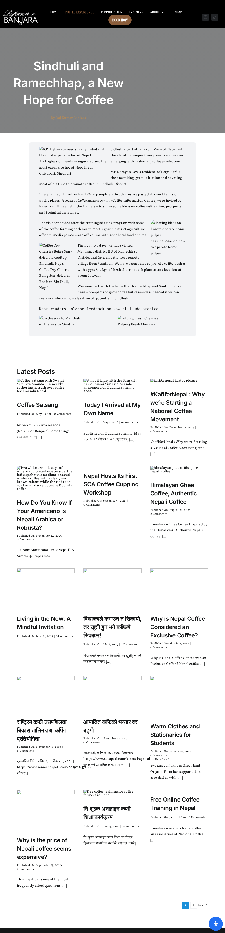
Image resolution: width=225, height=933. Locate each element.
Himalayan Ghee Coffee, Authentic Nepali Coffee (173, 493)
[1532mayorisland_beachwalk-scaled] (112, 677)
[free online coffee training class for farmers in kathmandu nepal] (112, 791)
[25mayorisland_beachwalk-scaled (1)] (46, 677)
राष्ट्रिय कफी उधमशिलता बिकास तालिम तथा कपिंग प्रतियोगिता (42, 730)
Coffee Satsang (37, 404)
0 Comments (62, 414)
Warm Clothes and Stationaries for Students (175, 734)
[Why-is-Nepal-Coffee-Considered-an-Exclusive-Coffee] (179, 570)
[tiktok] (214, 17)
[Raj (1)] (20, 9)
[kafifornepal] (174, 380)
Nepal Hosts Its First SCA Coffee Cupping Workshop (110, 484)
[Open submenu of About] (162, 12)
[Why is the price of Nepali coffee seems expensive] (46, 791)
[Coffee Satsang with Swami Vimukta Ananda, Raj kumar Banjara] (46, 380)
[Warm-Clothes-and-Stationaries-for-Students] (179, 677)
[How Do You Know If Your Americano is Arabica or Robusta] (46, 468)
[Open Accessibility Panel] (216, 924)
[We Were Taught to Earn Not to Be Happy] (112, 570)
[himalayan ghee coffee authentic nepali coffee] (179, 468)
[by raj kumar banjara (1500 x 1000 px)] (46, 570)
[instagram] (205, 17)
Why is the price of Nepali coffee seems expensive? (44, 848)
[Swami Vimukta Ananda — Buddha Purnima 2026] (112, 380)
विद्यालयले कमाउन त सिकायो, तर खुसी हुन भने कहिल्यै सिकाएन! (112, 627)
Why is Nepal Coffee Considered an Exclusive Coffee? (177, 627)
